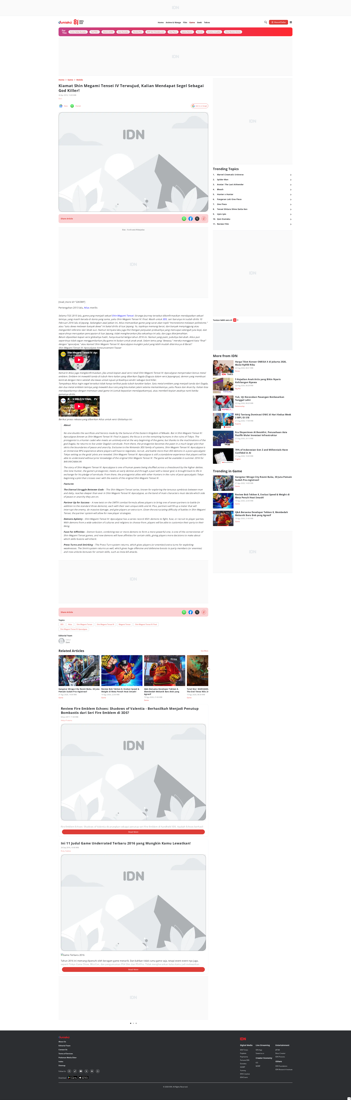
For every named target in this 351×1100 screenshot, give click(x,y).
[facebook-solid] (190, 218)
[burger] (290, 22)
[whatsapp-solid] (184, 218)
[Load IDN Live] (252, 336)
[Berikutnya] (208, 668)
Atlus (87, 307)
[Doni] (62, 641)
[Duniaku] (71, 22)
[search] (265, 22)
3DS (165, 319)
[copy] (204, 218)
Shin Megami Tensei (122, 315)
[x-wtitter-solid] (197, 218)
